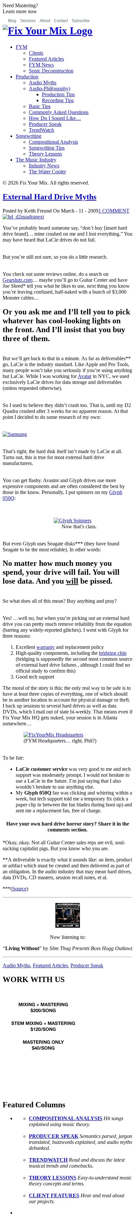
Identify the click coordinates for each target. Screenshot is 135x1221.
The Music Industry (36, 159)
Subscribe (81, 21)
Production (27, 76)
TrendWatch (41, 130)
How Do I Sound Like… (55, 118)
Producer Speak (45, 124)
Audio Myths (42, 82)
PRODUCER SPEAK (53, 1136)
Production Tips (58, 94)
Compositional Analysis (53, 142)
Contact (61, 21)
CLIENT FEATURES (54, 1195)
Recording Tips (58, 100)
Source (19, 888)
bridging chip (112, 653)
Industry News (44, 165)
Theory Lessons (45, 154)
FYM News (41, 65)
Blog (12, 21)
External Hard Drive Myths (49, 196)
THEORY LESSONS (52, 1177)
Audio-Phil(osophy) (49, 88)
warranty (45, 647)
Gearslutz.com (17, 280)
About (45, 21)
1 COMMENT (113, 211)
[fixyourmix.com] (44, 1061)
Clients (36, 53)
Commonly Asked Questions (58, 112)
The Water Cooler (47, 171)
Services (28, 21)
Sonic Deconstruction (51, 70)
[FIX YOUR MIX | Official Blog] (47, 31)
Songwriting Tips (47, 148)
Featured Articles (46, 59)
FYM (21, 47)
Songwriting (28, 136)
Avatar (84, 376)
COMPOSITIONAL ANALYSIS (65, 1118)
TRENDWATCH (48, 1160)
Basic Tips (39, 106)
